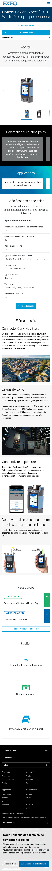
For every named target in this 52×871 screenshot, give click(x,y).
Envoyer (47, 823)
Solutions (29, 780)
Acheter (29, 783)
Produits (29, 776)
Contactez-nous (8, 780)
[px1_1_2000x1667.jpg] (26, 90)
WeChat (29, 808)
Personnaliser (10, 864)
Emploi (4, 783)
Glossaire (5, 804)
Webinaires (6, 797)
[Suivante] (48, 90)
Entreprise (6, 776)
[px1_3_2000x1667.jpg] (39, 114)
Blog (3, 801)
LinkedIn (29, 794)
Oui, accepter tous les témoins (34, 864)
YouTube (29, 804)
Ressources (6, 794)
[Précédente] (3, 90)
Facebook (29, 797)
